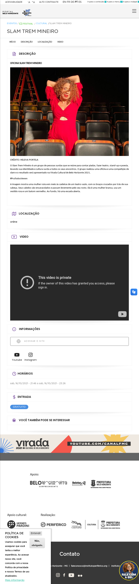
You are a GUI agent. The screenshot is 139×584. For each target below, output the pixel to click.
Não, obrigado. (37, 542)
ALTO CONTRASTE (48, 2)
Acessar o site (34, 341)
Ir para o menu (114, 2)
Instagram (31, 360)
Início (12, 41)
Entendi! (36, 533)
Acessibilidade (13, 2)
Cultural (41, 23)
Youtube (17, 360)
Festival (28, 24)
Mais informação (14, 580)
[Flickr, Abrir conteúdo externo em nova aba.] (79, 575)
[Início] (17, 10)
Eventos (12, 23)
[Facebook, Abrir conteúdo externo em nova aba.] (64, 575)
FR (68, 2)
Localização (45, 41)
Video (60, 41)
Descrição (27, 41)
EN (64, 2)
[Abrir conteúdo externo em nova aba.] (17, 355)
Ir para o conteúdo (96, 2)
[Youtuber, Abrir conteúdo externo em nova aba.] (71, 575)
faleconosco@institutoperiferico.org (89, 566)
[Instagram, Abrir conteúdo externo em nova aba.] (58, 575)
